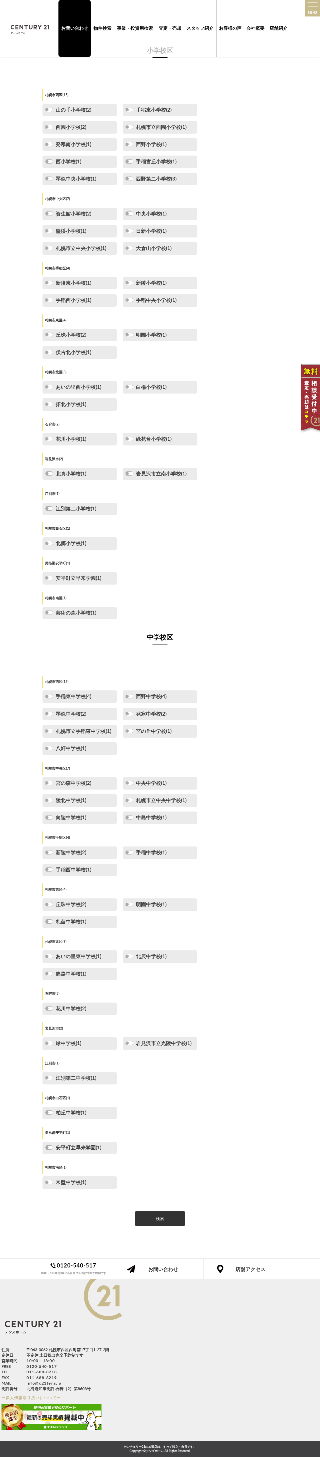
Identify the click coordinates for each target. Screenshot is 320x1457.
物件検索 (103, 28)
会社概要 (255, 28)
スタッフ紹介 (200, 28)
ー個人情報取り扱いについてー (31, 1398)
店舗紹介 (279, 28)
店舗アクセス (251, 1269)
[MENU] (313, 6)
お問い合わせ (74, 28)
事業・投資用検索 (135, 28)
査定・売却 (170, 28)
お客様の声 (230, 28)
